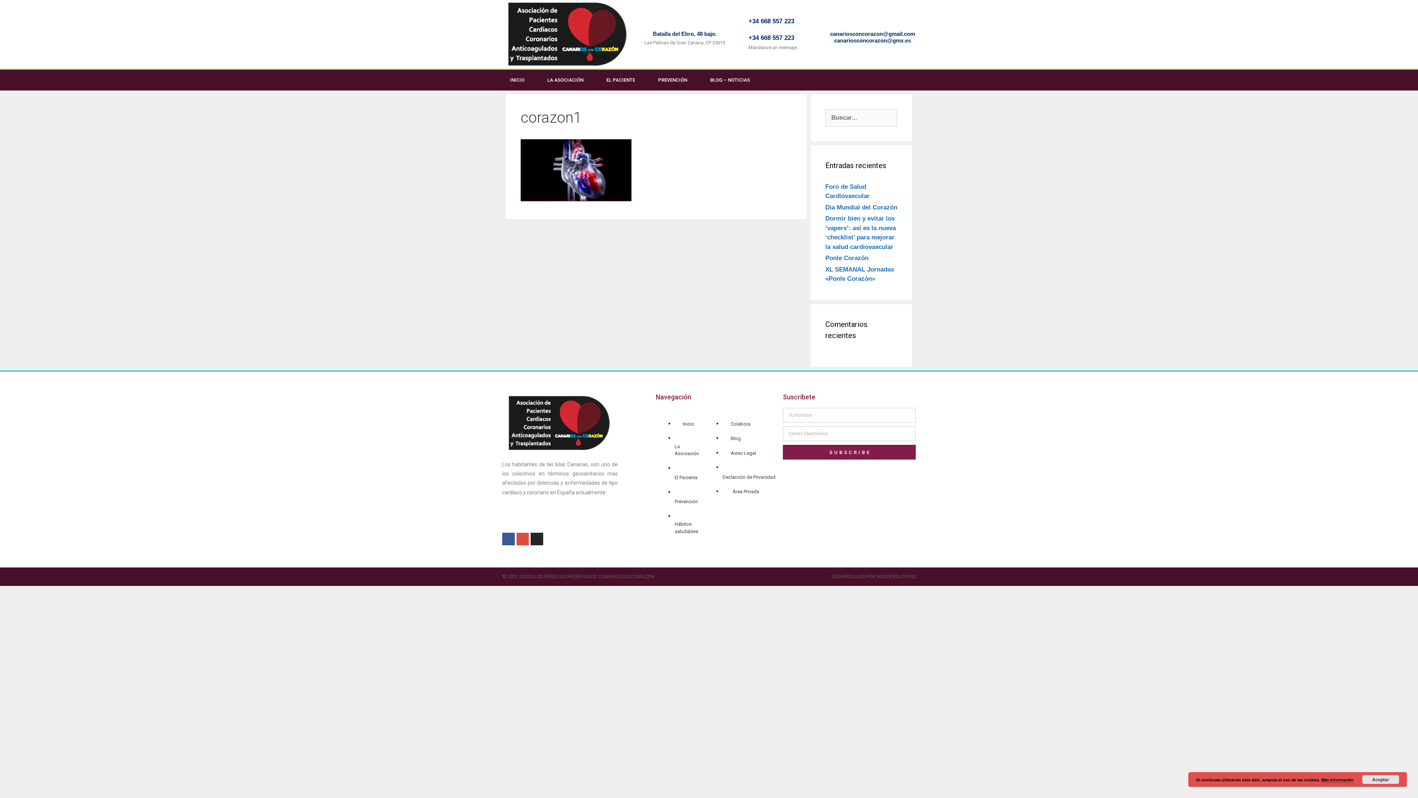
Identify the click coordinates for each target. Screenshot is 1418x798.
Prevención (672, 80)
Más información (1337, 779)
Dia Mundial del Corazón (861, 207)
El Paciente (620, 80)
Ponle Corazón (847, 258)
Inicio (517, 80)
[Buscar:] (861, 117)
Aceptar (1380, 779)
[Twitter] (913, 80)
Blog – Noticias (730, 80)
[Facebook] (898, 80)
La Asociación (565, 80)
